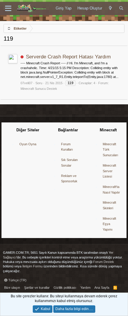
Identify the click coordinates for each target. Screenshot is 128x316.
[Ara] (121, 8)
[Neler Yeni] (110, 8)
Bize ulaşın (12, 287)
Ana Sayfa (101, 287)
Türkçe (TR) (16, 280)
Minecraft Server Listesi (109, 171)
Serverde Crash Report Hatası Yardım (68, 57)
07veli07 (26, 83)
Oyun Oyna (27, 144)
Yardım (85, 287)
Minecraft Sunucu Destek (39, 88)
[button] (8, 8)
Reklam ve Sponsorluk (69, 178)
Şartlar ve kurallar (37, 287)
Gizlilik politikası (65, 287)
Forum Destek (103, 262)
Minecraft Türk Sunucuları (110, 149)
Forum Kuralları (67, 146)
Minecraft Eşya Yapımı (109, 224)
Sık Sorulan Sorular (69, 162)
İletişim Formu (32, 266)
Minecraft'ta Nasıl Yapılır (111, 189)
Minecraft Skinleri (109, 205)
